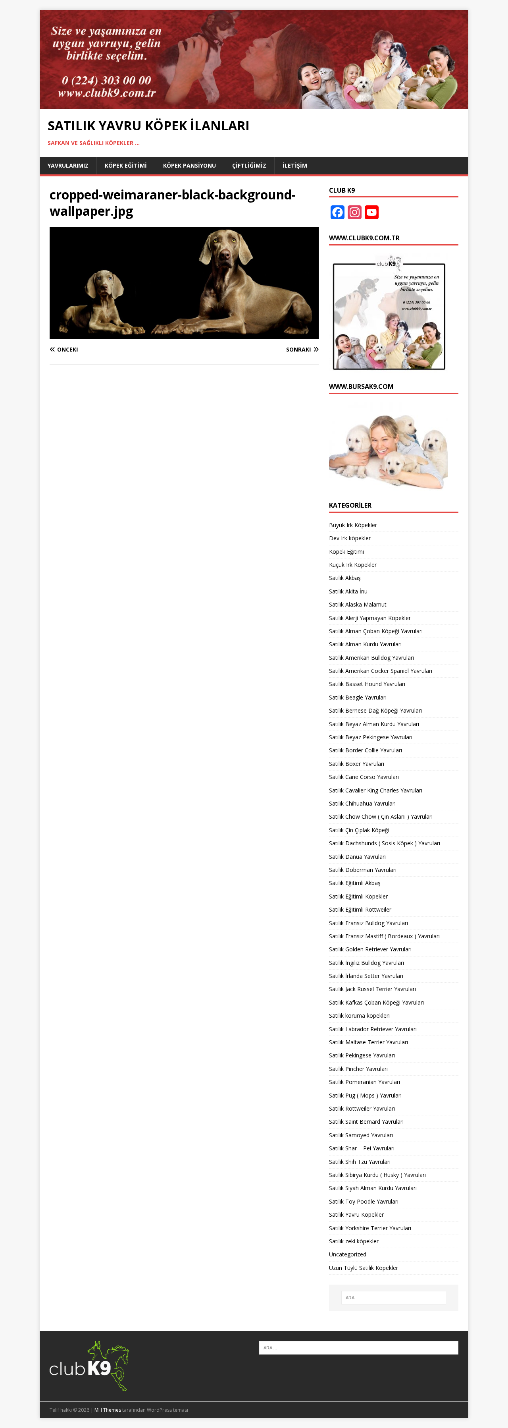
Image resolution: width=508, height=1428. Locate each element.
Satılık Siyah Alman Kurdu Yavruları (373, 1188)
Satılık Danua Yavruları (357, 856)
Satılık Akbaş (345, 578)
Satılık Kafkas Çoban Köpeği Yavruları (376, 1002)
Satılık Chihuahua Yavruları (362, 803)
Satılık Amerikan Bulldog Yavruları (371, 657)
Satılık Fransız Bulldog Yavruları (368, 923)
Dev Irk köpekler (350, 538)
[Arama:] (393, 1297)
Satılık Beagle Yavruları (358, 697)
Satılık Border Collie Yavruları (365, 750)
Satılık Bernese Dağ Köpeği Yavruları (375, 710)
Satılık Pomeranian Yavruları (364, 1082)
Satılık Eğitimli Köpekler (358, 896)
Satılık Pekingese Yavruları (362, 1055)
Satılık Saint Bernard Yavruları (366, 1121)
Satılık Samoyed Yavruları (361, 1135)
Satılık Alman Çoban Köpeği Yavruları (376, 631)
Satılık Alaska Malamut (358, 604)
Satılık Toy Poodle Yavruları (363, 1201)
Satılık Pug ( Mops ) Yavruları (365, 1095)
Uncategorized (347, 1254)
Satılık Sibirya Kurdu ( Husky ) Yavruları (377, 1175)
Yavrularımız (68, 165)
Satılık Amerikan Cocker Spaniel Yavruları (380, 670)
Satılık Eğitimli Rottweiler (360, 909)
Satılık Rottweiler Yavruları (362, 1108)
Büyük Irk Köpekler (353, 525)
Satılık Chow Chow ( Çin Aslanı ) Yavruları (381, 816)
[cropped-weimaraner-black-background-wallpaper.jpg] (184, 334)
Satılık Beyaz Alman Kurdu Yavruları (374, 724)
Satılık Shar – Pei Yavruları (361, 1148)
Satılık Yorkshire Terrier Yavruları (370, 1228)
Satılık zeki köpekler (354, 1241)
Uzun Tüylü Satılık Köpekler (363, 1267)
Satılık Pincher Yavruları (358, 1068)
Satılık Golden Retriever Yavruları (370, 949)
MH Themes (107, 1410)
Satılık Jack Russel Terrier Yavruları (372, 989)
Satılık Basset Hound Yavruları (367, 684)
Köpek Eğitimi (126, 165)
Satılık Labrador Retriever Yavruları (373, 1029)
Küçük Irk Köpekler (353, 564)
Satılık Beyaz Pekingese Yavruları (370, 737)
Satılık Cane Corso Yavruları (364, 777)
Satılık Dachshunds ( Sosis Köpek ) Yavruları (384, 843)
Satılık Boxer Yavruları (356, 763)
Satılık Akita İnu (348, 591)
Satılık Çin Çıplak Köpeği (359, 830)
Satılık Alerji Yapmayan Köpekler (370, 618)
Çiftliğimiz (249, 165)
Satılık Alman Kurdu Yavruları (365, 644)
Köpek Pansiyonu (189, 165)
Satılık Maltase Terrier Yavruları (368, 1042)
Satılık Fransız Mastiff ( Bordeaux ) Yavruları (384, 936)
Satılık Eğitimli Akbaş (355, 883)
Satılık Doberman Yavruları (362, 869)
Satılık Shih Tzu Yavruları (360, 1161)
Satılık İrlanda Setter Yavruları (366, 976)
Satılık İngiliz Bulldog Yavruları (366, 962)
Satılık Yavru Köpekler (356, 1214)
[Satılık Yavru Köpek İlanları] (254, 104)
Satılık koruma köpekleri (359, 1015)
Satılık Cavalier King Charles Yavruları (375, 790)
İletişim (295, 165)
